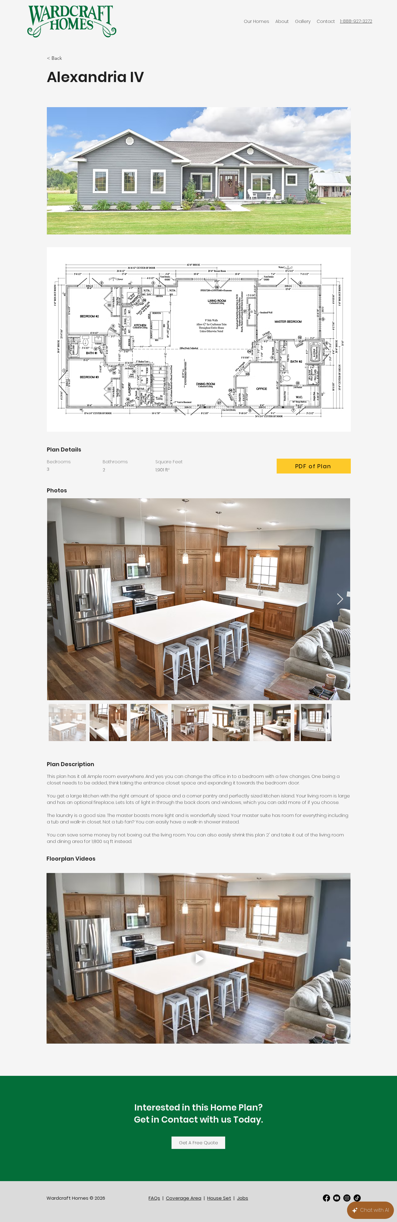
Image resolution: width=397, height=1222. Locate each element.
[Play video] (198, 958)
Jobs (242, 1198)
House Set (219, 1198)
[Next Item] (340, 599)
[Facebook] (326, 1198)
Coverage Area (183, 1198)
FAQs (154, 1198)
